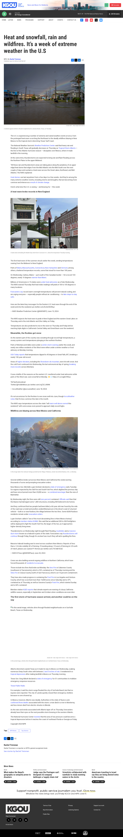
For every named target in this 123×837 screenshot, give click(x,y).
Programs (29, 20)
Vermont (64, 268)
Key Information (48, 810)
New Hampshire (51, 268)
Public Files (46, 814)
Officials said (64, 499)
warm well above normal (58, 403)
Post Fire (50, 577)
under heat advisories (49, 282)
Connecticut (39, 268)
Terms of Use (47, 805)
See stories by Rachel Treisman (16, 751)
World (5, 770)
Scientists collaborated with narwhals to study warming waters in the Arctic (74, 774)
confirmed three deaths (20, 703)
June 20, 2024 (40, 553)
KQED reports (28, 590)
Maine (19, 268)
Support (41, 20)
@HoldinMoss (22, 385)
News (19, 20)
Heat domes (15, 177)
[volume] (10, 14)
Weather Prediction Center (45, 145)
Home (4, 20)
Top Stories (24, 730)
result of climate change (40, 182)
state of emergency (58, 487)
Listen (10, 20)
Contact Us (71, 20)
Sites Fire (14, 573)
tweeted (37, 717)
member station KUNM (29, 521)
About (51, 20)
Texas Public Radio (18, 686)
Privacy (70, 805)
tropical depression (18, 674)
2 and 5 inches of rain (51, 672)
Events (60, 20)
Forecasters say (17, 292)
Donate (116, 5)
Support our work (99, 805)
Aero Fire (53, 568)
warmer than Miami (39, 278)
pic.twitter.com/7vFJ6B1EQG (52, 549)
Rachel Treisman (15, 59)
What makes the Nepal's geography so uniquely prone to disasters (17, 774)
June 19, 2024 (53, 311)
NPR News (13, 730)
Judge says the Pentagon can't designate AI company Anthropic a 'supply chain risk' (46, 774)
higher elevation (23, 362)
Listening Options (73, 810)
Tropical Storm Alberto (67, 148)
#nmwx (37, 549)
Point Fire (55, 582)
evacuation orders (35, 514)
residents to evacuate (35, 563)
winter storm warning (50, 345)
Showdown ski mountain (49, 362)
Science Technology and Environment (72, 770)
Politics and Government (39, 770)
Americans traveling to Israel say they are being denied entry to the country (105, 774)
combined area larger (57, 492)
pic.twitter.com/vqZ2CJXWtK (39, 385)
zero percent (46, 499)
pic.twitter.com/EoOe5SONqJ (43, 307)
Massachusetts (28, 268)
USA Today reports (18, 355)
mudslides (60, 531)
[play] (4, 14)
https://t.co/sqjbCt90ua (62, 377)
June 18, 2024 (41, 389)
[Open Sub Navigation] (14, 20)
